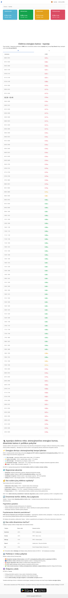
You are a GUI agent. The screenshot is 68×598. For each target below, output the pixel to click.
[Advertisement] (34, 31)
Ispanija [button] (55, 2)
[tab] (18, 50)
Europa (5, 6)
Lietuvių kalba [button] (61, 2)
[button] (66, 2)
